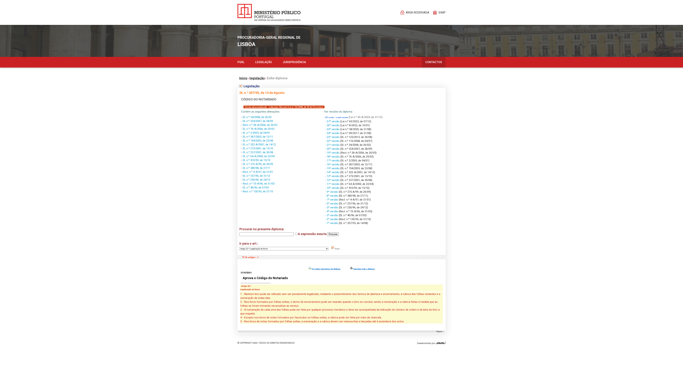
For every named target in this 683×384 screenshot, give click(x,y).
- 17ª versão (332, 160)
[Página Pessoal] (269, 12)
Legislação (263, 62)
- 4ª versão (332, 211)
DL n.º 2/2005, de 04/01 (256, 132)
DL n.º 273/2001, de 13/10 (258, 148)
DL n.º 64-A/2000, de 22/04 (258, 156)
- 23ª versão (332, 137)
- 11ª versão (332, 184)
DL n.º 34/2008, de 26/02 (257, 117)
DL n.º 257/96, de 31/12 (256, 175)
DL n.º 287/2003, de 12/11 (258, 136)
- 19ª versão (332, 152)
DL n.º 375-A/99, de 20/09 (258, 164)
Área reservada (417, 12)
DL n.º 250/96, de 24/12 (256, 179)
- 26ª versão (332, 125)
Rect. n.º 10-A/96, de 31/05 (258, 183)
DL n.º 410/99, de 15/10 (256, 160)
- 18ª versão (332, 156)
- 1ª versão (332, 223)
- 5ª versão (332, 207)
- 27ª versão (332, 121)
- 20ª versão (332, 148)
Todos (337, 249)
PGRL (241, 62)
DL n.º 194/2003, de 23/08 (258, 140)
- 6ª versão (332, 203)
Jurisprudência (294, 62)
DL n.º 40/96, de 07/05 (256, 187)
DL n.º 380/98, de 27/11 (256, 168)
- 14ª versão (332, 172)
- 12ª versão (332, 180)
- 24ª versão (332, 133)
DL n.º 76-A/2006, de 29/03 (258, 128)
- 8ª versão (332, 195)
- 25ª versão (332, 129)
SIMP (442, 12)
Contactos (433, 62)
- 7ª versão (332, 199)
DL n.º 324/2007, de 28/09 (258, 121)
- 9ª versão (332, 191)
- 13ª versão (332, 176)
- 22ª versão (332, 141)
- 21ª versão (332, 144)
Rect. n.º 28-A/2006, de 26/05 (260, 125)
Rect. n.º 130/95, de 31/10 (258, 191)
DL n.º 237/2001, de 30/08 (258, 152)
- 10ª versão (332, 188)
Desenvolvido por (426, 343)
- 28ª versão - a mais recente (336, 117)
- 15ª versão (332, 168)
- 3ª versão (332, 215)
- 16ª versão (332, 164)
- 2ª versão (332, 219)
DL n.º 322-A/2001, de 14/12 (259, 144)
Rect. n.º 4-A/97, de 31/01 (258, 172)
